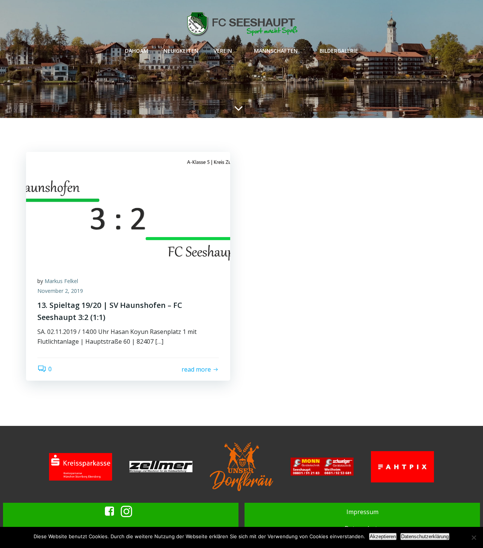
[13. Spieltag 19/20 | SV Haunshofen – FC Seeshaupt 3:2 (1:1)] (128, 208)
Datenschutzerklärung (425, 536)
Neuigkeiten (180, 50)
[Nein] (473, 537)
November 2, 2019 (60, 290)
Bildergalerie (339, 50)
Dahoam (136, 50)
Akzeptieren (383, 536)
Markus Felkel (61, 281)
